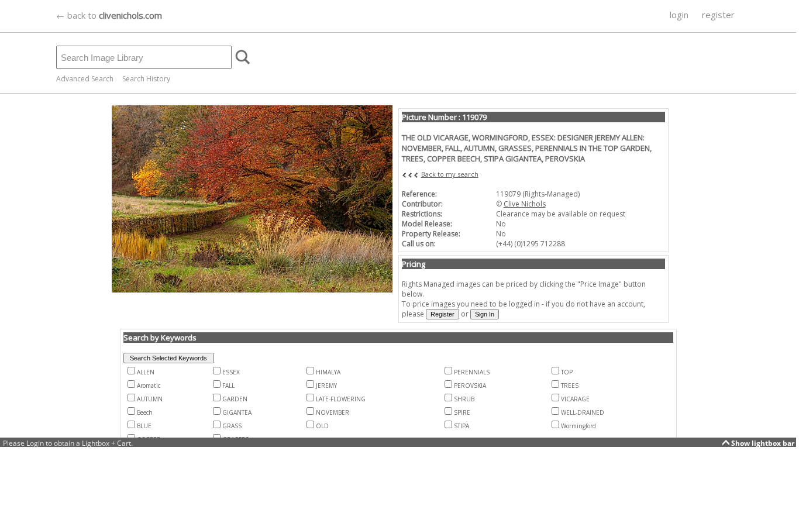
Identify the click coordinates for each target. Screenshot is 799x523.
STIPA (461, 426)
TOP (567, 372)
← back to (109, 15)
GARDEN (234, 399)
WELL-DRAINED (582, 412)
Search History (146, 79)
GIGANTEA (237, 412)
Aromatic (148, 385)
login (679, 14)
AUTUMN (150, 399)
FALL (228, 385)
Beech (145, 412)
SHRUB (464, 399)
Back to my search (449, 174)
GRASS (232, 426)
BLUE (144, 426)
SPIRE (462, 412)
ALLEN (145, 372)
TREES (569, 385)
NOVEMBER (332, 412)
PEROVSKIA (470, 385)
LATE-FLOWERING (341, 399)
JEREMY (326, 385)
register (718, 14)
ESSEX (231, 372)
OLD (322, 426)
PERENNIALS (472, 372)
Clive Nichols (525, 204)
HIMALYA (328, 372)
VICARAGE (575, 399)
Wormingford (578, 426)
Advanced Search (84, 79)
